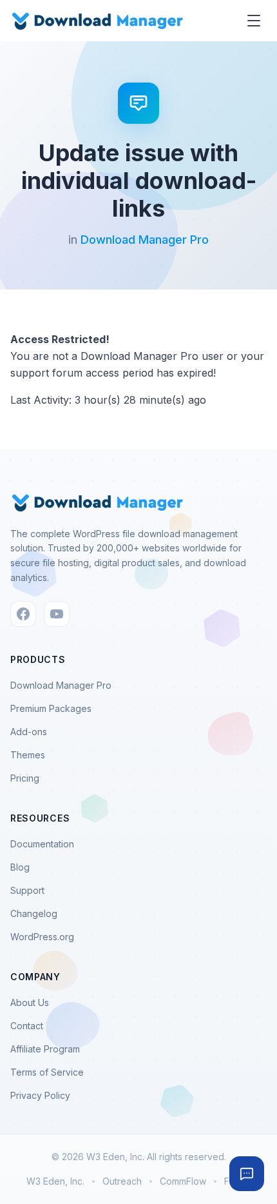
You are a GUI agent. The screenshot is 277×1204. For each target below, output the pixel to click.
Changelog (33, 913)
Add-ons (28, 731)
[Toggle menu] (254, 21)
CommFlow (183, 1181)
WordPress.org (42, 936)
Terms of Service (47, 1072)
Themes (27, 754)
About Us (29, 1002)
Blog (20, 867)
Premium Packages (50, 708)
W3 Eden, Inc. (55, 1181)
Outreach (122, 1181)
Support (27, 890)
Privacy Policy (40, 1095)
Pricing (24, 778)
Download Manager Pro (145, 239)
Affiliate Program (45, 1048)
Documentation (42, 843)
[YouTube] (57, 614)
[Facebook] (23, 614)
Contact (26, 1025)
